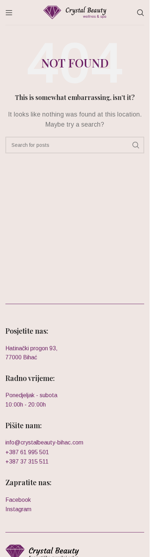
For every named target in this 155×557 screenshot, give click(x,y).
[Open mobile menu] (9, 12)
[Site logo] (75, 12)
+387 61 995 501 (27, 452)
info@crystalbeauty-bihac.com (44, 442)
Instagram (18, 509)
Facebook (18, 500)
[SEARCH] (136, 145)
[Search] (140, 12)
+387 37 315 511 (27, 462)
